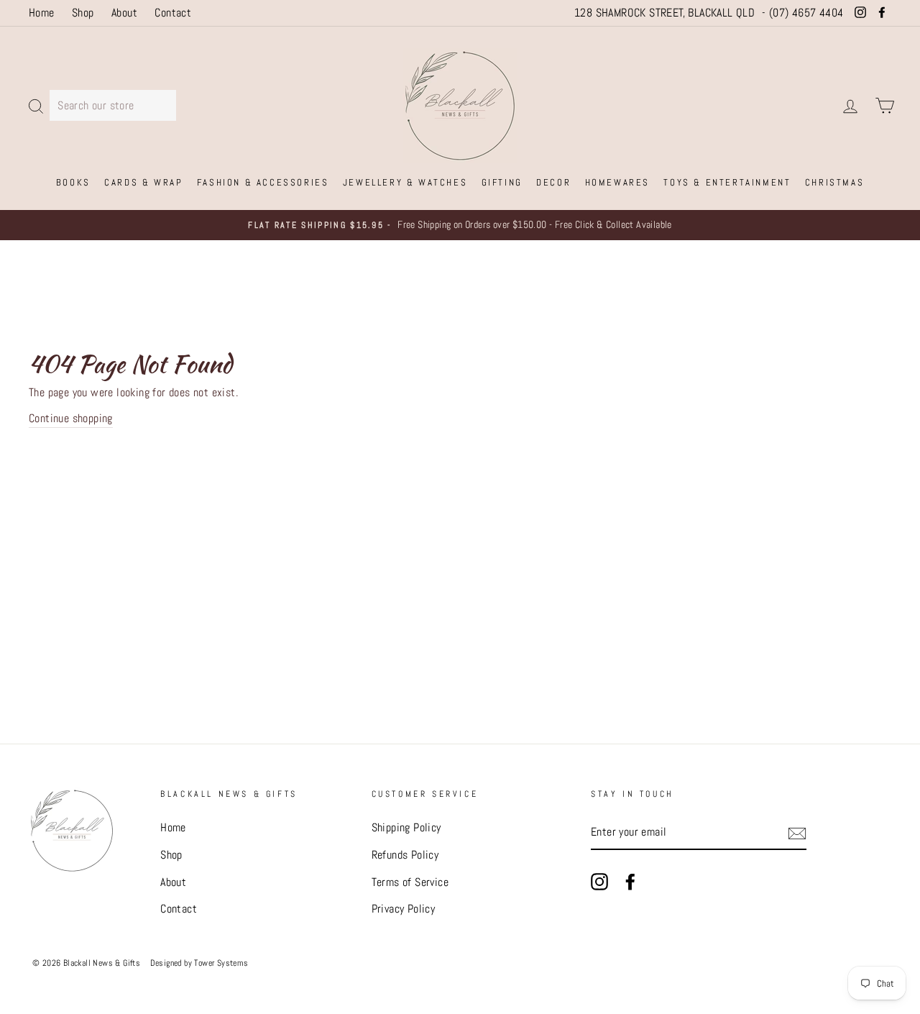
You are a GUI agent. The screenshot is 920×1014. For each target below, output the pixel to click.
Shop (83, 12)
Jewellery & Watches (405, 182)
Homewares (617, 182)
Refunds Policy (405, 854)
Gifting (502, 182)
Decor (553, 182)
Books (73, 182)
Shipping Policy (406, 827)
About (124, 12)
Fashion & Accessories (263, 182)
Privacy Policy (404, 908)
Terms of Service (410, 882)
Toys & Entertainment (727, 182)
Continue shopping (71, 418)
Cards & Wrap (143, 182)
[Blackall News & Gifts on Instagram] (599, 881)
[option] (460, 225)
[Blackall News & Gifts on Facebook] (630, 881)
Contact (173, 12)
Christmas (834, 182)
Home (42, 12)
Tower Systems (221, 963)
